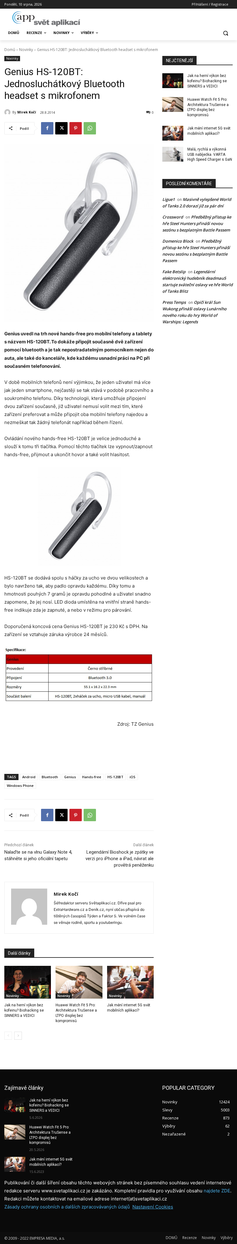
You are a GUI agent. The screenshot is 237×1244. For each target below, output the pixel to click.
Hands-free (91, 777)
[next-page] (18, 1036)
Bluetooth (50, 777)
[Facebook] (47, 128)
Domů (9, 49)
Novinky (26, 49)
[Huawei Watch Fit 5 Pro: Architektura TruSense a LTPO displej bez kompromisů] (79, 982)
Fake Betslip (173, 271)
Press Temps (174, 302)
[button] (225, 33)
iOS (132, 777)
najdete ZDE (217, 1191)
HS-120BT (115, 777)
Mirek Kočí (26, 112)
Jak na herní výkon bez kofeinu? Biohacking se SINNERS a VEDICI (24, 1010)
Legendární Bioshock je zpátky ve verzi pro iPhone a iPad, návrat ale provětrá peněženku (119, 858)
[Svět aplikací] (46, 18)
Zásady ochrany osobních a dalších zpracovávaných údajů (67, 1207)
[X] (61, 128)
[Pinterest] (75, 128)
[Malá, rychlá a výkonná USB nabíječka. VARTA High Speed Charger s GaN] (172, 154)
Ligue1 (168, 199)
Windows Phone (20, 785)
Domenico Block (177, 241)
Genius (70, 777)
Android (28, 777)
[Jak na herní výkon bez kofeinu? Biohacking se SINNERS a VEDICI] (27, 982)
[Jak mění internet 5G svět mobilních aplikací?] (130, 982)
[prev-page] (8, 1036)
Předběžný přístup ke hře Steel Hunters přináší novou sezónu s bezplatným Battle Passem (196, 223)
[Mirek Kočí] (8, 112)
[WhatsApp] (90, 128)
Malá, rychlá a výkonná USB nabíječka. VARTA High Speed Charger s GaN (209, 154)
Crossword (172, 217)
